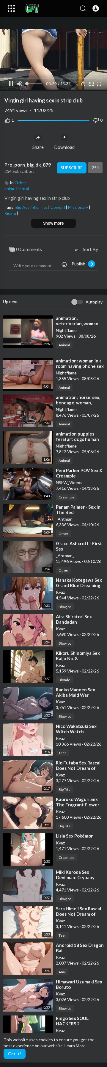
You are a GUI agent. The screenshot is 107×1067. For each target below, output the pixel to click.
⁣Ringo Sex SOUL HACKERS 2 (72, 1020)
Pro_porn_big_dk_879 (27, 164)
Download (64, 147)
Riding (10, 213)
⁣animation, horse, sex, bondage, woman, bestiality (78, 403)
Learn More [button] (75, 1045)
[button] (96, 8)
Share (38, 147)
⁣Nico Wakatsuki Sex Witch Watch (76, 728)
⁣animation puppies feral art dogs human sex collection (77, 439)
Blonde (64, 680)
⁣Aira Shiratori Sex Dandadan (74, 619)
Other (20, 182)
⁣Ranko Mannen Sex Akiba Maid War (75, 692)
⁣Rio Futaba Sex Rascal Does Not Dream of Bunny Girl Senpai (78, 768)
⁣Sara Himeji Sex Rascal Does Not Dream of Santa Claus (78, 914)
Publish (80, 263)
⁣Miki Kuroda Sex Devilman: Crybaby (75, 874)
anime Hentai (16, 188)
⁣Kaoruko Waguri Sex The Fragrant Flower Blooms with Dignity (77, 805)
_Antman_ (65, 519)
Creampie (66, 497)
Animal (64, 345)
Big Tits (40, 207)
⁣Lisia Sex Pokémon (75, 835)
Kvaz (60, 592)
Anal (62, 972)
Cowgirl (58, 207)
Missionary (78, 207)
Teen (63, 753)
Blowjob (65, 606)
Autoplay (94, 301)
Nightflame (66, 330)
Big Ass (22, 207)
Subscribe (71, 167)
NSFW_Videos (69, 482)
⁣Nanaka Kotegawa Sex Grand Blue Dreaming (79, 582)
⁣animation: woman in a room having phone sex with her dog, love (80, 366)
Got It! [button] (14, 1053)
